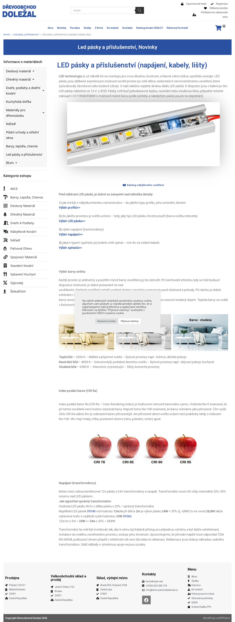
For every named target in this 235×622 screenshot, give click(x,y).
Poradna (75, 28)
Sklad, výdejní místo (112, 578)
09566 (127, 516)
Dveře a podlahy (22, 223)
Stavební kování (21, 266)
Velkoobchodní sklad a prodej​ (68, 578)
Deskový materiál (22, 206)
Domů (6, 34)
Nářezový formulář (177, 28)
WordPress (209, 618)
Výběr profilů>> (69, 207)
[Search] (139, 10)
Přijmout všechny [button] (130, 321)
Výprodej (16, 283)
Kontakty (127, 28)
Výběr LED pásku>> (72, 221)
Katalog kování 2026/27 (149, 28)
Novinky (61, 28)
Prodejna (12, 578)
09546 (91, 511)
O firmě (99, 28)
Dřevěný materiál (22, 214)
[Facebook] (146, 600)
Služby (87, 28)
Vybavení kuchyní (23, 274)
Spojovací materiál (23, 257)
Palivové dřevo (21, 248)
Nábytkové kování (23, 231)
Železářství (18, 291)
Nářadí (15, 240)
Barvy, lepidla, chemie (26, 197)
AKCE (14, 189)
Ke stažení (113, 28)
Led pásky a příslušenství (26, 34)
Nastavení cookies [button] (106, 321)
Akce (50, 28)
